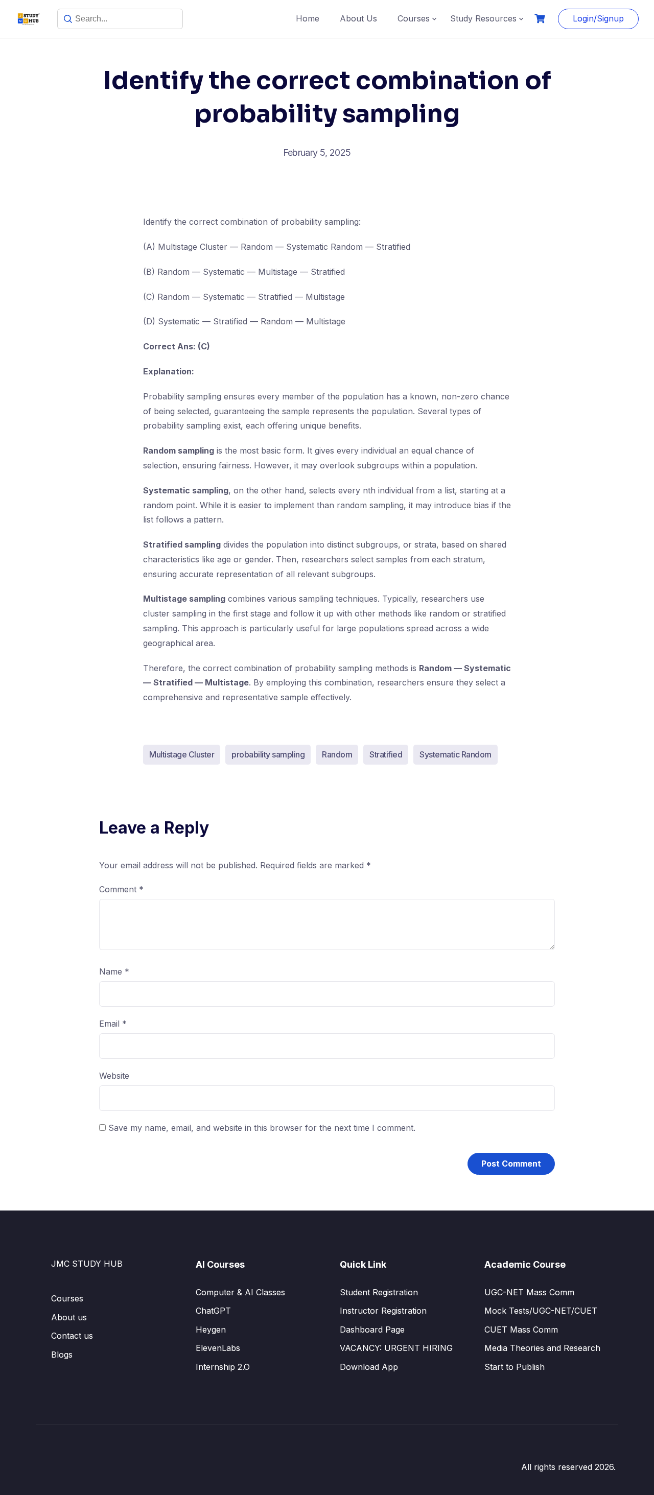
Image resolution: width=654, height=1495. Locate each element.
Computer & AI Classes (240, 1292)
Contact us (72, 1336)
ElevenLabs (218, 1348)
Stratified (385, 754)
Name (114, 971)
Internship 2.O (223, 1367)
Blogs (62, 1354)
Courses (414, 18)
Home (307, 18)
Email (113, 1023)
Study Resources (483, 18)
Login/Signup (598, 18)
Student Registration (379, 1292)
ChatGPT (213, 1311)
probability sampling (268, 754)
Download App (369, 1367)
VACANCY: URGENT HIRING (396, 1348)
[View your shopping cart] (541, 18)
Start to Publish (514, 1367)
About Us (358, 18)
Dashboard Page (372, 1329)
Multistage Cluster (181, 754)
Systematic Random (455, 754)
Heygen (211, 1329)
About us (69, 1317)
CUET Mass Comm (521, 1329)
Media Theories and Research (542, 1348)
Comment (121, 889)
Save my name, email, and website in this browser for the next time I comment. (261, 1128)
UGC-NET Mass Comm (529, 1292)
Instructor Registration (383, 1311)
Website (114, 1076)
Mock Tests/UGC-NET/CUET (540, 1311)
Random (337, 754)
